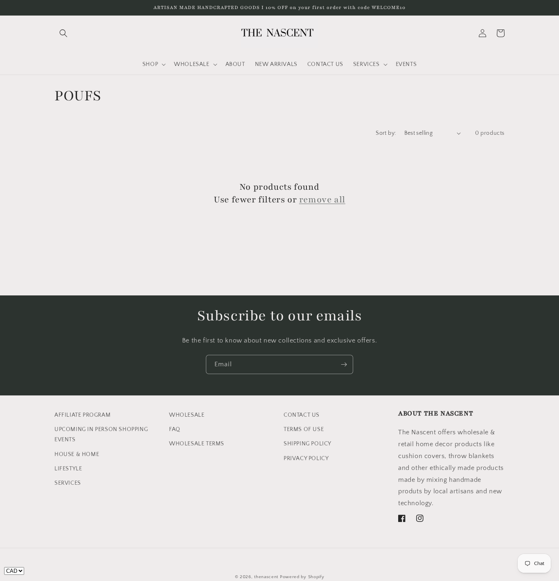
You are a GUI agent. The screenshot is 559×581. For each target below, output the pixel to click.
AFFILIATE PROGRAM (82, 415)
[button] (63, 33)
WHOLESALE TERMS (196, 443)
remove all (322, 200)
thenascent (266, 576)
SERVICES (67, 483)
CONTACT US (302, 415)
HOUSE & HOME (76, 454)
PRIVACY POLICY (306, 458)
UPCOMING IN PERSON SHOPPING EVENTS (101, 434)
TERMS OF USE (304, 429)
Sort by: (386, 133)
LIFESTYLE (68, 468)
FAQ (174, 429)
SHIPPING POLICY (307, 443)
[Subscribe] (344, 364)
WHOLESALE (186, 415)
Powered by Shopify (302, 576)
